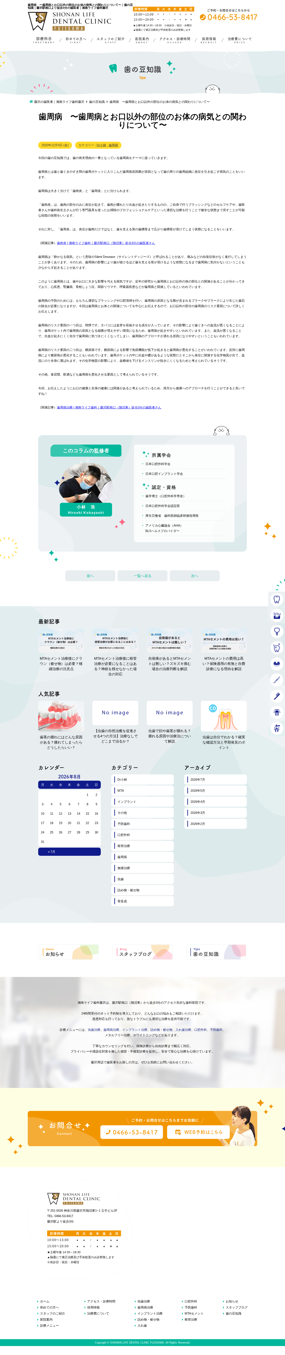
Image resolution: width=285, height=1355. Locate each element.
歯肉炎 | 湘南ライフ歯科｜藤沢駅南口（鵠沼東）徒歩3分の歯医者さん (106, 243)
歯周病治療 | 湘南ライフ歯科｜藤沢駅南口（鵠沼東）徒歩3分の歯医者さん (109, 407)
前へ (90, 576)
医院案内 (46, 1319)
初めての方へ (49, 1307)
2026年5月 (197, 790)
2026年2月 (197, 824)
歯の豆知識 (97, 101)
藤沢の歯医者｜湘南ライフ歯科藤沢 (59, 101)
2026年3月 (197, 812)
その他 (122, 812)
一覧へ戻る (142, 576)
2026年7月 (197, 779)
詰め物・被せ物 (128, 890)
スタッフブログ (237, 1307)
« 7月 (51, 851)
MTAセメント (194, 1313)
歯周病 (113, 145)
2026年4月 (197, 801)
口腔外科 (123, 835)
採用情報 (93, 1307)
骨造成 (122, 901)
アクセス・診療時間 (101, 1301)
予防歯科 (123, 824)
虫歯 (120, 879)
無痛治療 (123, 868)
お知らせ (232, 1301)
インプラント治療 (134, 1029)
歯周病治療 (111, 1029)
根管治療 (123, 846)
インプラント (126, 801)
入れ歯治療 (183, 1029)
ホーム (44, 1301)
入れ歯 (142, 1325)
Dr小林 (101, 145)
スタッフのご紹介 (52, 1313)
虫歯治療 (94, 1029)
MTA (120, 790)
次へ (194, 576)
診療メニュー (49, 1325)
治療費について (98, 1313)
